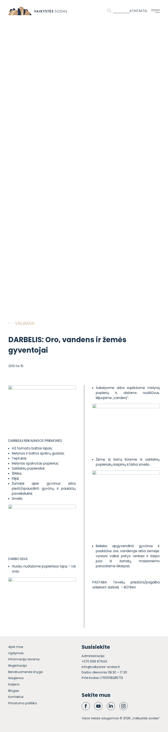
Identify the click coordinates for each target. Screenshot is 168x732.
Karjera (13, 684)
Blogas (13, 691)
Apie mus (15, 647)
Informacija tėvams (24, 659)
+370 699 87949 (94, 661)
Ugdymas (16, 653)
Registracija (17, 665)
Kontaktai (138, 11)
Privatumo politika (22, 703)
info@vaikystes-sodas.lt (101, 667)
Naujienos (16, 678)
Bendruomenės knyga (25, 672)
